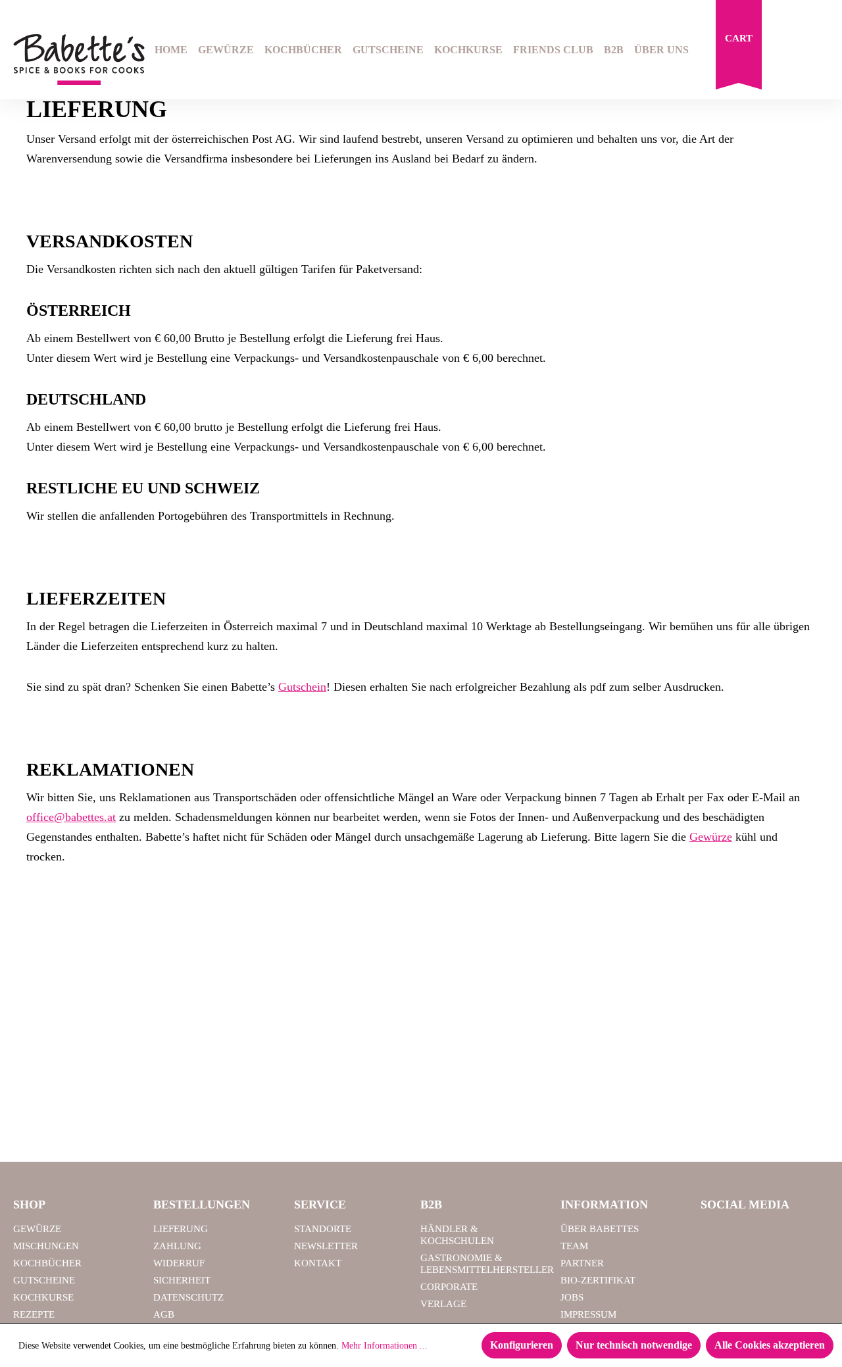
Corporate (449, 1286)
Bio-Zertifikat (597, 1280)
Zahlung (177, 1246)
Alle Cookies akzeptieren (769, 1345)
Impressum (588, 1314)
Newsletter (326, 1246)
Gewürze (710, 836)
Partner (582, 1263)
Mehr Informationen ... (384, 1346)
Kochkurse (43, 1297)
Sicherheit (181, 1280)
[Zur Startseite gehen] (70, 59)
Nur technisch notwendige (634, 1345)
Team (574, 1246)
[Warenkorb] (739, 48)
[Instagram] (749, 1235)
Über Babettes (599, 1229)
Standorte (322, 1229)
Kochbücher (47, 1263)
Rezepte (34, 1314)
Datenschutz (188, 1297)
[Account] (820, 51)
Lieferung (180, 1229)
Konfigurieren (521, 1345)
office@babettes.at (71, 817)
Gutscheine (44, 1280)
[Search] (786, 51)
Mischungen (46, 1246)
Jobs (571, 1297)
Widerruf (179, 1263)
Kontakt (317, 1263)
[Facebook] (716, 1235)
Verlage (443, 1304)
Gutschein (302, 686)
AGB (163, 1314)
